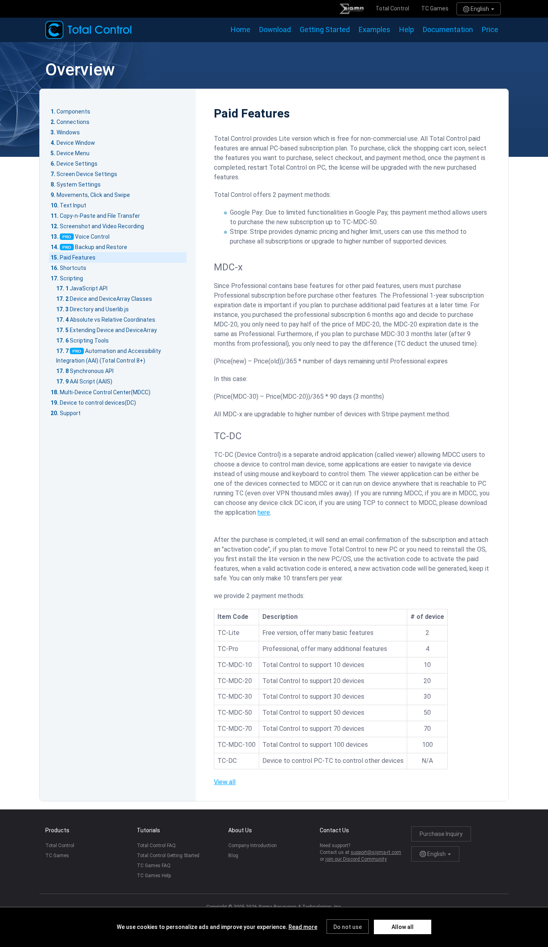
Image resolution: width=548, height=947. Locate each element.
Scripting (71, 278)
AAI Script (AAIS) (91, 381)
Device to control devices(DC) (98, 402)
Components (73, 111)
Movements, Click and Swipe (93, 195)
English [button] (479, 9)
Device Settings (77, 163)
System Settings (79, 184)
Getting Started (325, 29)
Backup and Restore (101, 247)
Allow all (403, 927)
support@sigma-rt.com (376, 852)
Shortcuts (73, 268)
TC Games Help (154, 875)
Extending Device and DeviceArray (113, 330)
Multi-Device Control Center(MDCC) (105, 392)
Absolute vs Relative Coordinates (112, 319)
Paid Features (77, 257)
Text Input (73, 205)
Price (490, 29)
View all (224, 782)
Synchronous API (92, 371)
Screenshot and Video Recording (102, 226)
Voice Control (92, 236)
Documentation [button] (448, 29)
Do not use (347, 927)
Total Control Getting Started (168, 855)
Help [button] (406, 29)
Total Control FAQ (156, 845)
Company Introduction (252, 845)
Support (70, 413)
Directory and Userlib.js (99, 309)
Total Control (392, 8)
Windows (68, 132)
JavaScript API (89, 288)
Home (240, 29)
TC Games (435, 8)
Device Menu (73, 153)
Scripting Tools (89, 340)
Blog (233, 855)
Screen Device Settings (87, 174)
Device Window (76, 143)
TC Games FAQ (153, 865)
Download (275, 29)
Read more (302, 927)
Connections (73, 122)
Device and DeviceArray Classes (111, 299)
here (264, 512)
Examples (374, 29)
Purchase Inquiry (441, 834)
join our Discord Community (356, 859)
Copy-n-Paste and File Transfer (100, 216)
